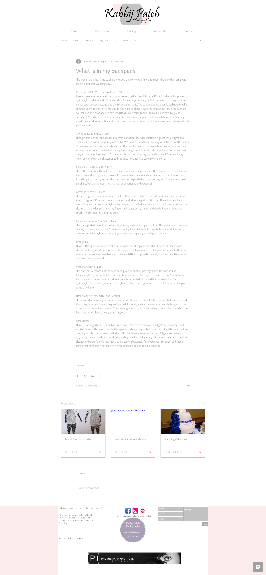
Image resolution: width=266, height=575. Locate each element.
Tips (115, 40)
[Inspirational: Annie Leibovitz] (133, 421)
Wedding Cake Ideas (176, 439)
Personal (126, 40)
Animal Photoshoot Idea (78, 439)
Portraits (138, 40)
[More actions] (188, 61)
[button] (201, 40)
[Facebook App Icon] (128, 511)
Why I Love (104, 40)
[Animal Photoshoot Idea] (83, 421)
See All (202, 403)
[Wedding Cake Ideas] (183, 421)
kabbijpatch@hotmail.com (71, 508)
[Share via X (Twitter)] (85, 376)
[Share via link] (100, 376)
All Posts (64, 40)
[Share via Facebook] (77, 376)
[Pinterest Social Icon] (142, 511)
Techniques (89, 40)
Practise (76, 40)
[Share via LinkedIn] (92, 376)
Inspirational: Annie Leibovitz (130, 439)
